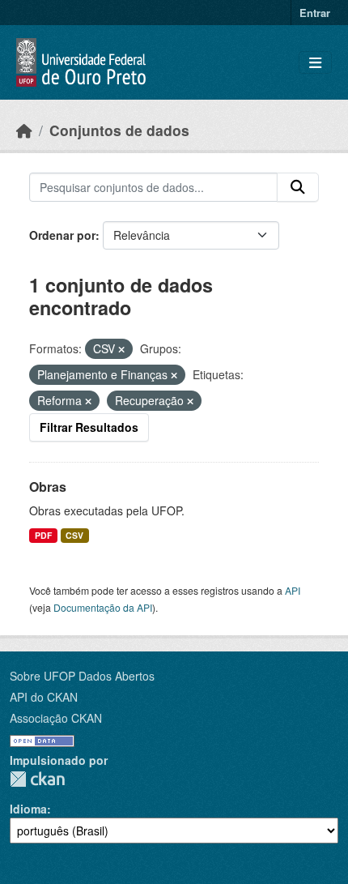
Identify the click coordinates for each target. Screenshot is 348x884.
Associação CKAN (56, 718)
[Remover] (121, 349)
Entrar (314, 12)
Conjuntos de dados (119, 130)
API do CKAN (44, 697)
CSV (74, 535)
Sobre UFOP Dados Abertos (82, 676)
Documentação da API (102, 607)
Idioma (28, 809)
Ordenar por (62, 235)
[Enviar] (298, 187)
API (292, 590)
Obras (47, 486)
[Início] (24, 130)
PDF (43, 535)
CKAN (37, 779)
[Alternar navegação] (315, 63)
